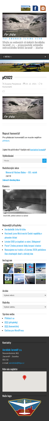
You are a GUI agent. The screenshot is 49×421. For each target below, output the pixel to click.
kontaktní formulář (37, 149)
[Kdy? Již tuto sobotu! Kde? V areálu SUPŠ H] (19, 268)
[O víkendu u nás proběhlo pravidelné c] (41, 279)
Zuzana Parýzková (13, 84)
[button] (24, 379)
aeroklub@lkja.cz (16, 363)
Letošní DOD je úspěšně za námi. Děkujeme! (22, 241)
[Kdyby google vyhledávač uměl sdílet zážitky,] (8, 268)
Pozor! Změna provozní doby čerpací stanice (23, 245)
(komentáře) (12, 326)
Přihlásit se (9, 318)
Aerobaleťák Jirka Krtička (15, 229)
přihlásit (5, 141)
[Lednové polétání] (30, 279)
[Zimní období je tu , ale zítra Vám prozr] (41, 268)
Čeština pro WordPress (14, 330)
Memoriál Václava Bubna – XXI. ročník (21, 172)
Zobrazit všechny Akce (11, 179)
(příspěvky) (11, 322)
